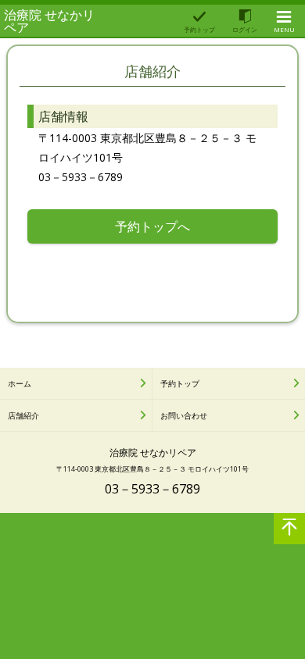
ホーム (19, 383)
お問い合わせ (183, 415)
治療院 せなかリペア (49, 21)
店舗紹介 (23, 415)
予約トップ (179, 383)
